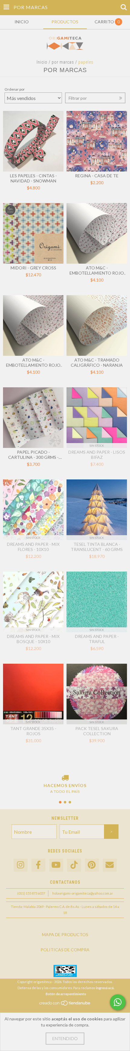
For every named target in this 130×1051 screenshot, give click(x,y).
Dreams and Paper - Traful (97, 639)
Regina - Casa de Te (97, 175)
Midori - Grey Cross (33, 267)
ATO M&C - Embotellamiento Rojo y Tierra (97, 270)
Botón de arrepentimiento (66, 994)
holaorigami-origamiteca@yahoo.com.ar (82, 893)
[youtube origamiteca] (56, 865)
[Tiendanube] (65, 1005)
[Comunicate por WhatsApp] (117, 1002)
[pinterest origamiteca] (92, 865)
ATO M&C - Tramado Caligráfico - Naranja (97, 362)
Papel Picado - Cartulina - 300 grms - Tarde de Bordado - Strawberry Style (33, 454)
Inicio (42, 62)
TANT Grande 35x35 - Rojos (33, 731)
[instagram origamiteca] (21, 865)
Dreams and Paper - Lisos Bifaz (96, 454)
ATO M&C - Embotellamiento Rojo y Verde (33, 362)
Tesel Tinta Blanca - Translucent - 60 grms (97, 547)
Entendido (65, 1038)
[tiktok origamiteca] (74, 865)
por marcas (63, 62)
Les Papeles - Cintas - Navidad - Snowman (33, 178)
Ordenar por (15, 89)
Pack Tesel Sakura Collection (96, 731)
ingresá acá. (105, 988)
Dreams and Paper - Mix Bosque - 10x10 (33, 639)
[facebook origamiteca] (38, 865)
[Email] (110, 865)
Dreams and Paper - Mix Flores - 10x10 (33, 547)
